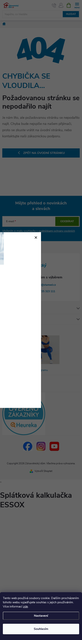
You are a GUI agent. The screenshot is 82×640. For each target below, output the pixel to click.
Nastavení (41, 616)
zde (25, 606)
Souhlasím (41, 629)
